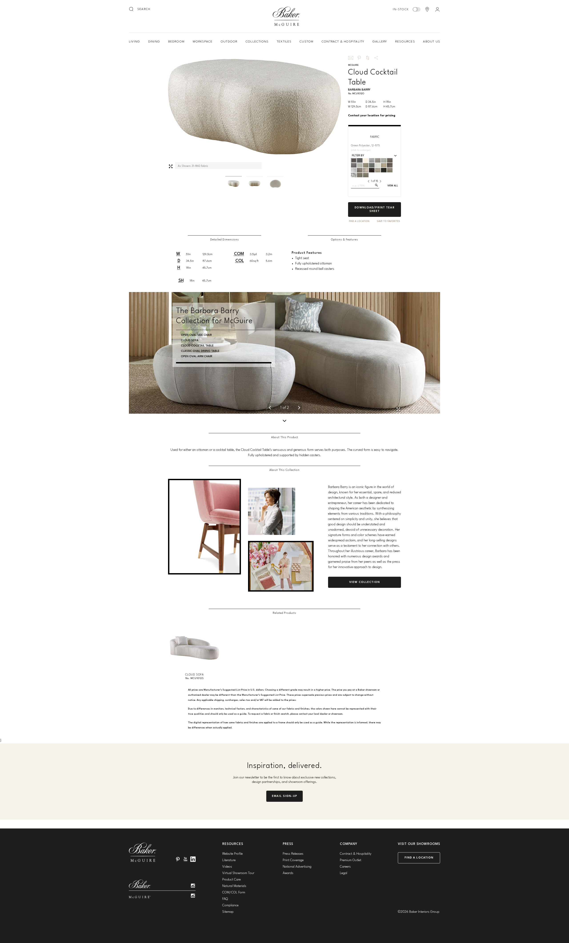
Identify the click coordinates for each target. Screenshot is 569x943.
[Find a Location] (427, 9)
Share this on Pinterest (359, 57)
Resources (405, 41)
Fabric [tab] (374, 136)
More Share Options (376, 57)
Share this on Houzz (367, 57)
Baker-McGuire (287, 16)
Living (134, 41)
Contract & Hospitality (343, 41)
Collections (257, 41)
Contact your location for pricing (371, 115)
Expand (170, 166)
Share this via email (350, 57)
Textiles (284, 41)
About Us (431, 41)
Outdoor (229, 41)
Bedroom (176, 41)
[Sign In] (437, 9)
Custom (306, 41)
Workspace (203, 41)
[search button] (131, 9)
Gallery (380, 41)
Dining (154, 41)
